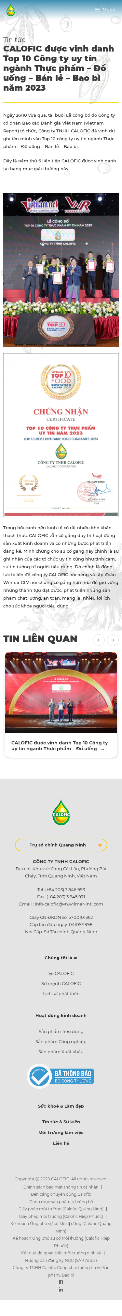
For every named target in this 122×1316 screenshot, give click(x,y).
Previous (99, 640)
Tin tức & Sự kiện (61, 1121)
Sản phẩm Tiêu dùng (61, 1031)
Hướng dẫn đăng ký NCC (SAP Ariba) (61, 1260)
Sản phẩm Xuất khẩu (61, 1051)
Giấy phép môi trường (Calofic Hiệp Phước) (61, 1216)
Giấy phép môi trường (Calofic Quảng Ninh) (61, 1208)
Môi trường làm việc (61, 1132)
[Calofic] (11, 9)
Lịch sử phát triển (61, 993)
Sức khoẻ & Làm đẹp (61, 1106)
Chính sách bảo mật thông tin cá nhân (61, 1187)
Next (113, 640)
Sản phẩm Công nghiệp (61, 1041)
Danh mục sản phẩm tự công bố (61, 1201)
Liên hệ (61, 1143)
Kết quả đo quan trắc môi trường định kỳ (61, 1252)
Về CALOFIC (61, 973)
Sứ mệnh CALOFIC (61, 983)
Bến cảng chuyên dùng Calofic (61, 1194)
